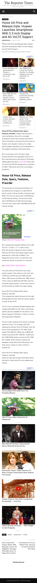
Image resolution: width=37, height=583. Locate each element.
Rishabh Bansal (6, 40)
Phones (25, 534)
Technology (10, 16)
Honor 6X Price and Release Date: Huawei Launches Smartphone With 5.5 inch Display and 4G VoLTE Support (17, 30)
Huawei (10, 534)
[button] (3, 11)
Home (3, 16)
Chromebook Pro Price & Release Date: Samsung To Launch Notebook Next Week (27, 546)
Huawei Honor (17, 534)
